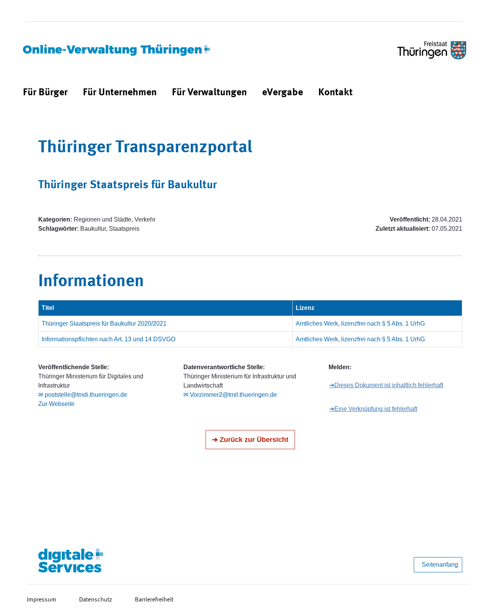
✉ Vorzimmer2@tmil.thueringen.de (230, 394)
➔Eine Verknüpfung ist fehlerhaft (373, 409)
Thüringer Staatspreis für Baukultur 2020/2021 (104, 323)
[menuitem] (45, 92)
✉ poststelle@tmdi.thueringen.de (82, 394)
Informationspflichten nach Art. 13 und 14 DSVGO (108, 339)
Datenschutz (95, 600)
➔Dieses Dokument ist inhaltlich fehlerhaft (386, 385)
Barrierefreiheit (154, 600)
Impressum (41, 600)
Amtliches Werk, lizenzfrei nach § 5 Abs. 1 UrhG (360, 323)
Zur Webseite (56, 404)
